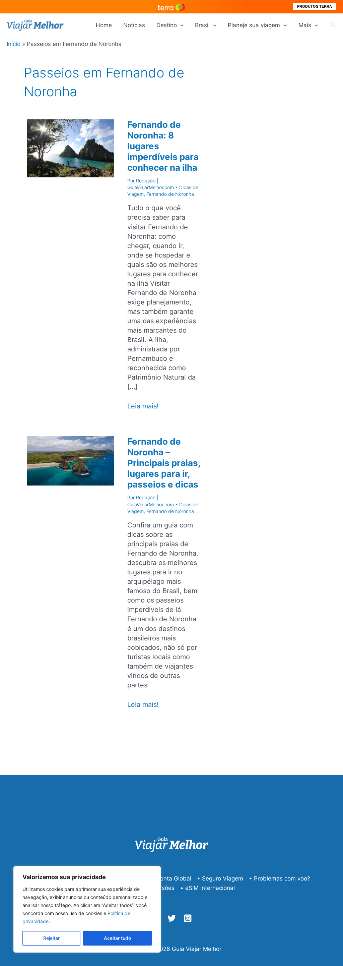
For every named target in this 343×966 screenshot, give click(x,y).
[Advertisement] (288, 185)
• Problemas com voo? (279, 878)
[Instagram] (188, 918)
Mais (304, 25)
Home (104, 25)
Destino (166, 25)
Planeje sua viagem (254, 25)
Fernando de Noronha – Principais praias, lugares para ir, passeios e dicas (163, 463)
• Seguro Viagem (220, 878)
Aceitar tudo (117, 938)
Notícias (134, 25)
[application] (180, 25)
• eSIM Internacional (207, 888)
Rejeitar (51, 938)
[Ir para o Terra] (171, 6)
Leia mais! (143, 406)
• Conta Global (171, 878)
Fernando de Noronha (170, 194)
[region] (87, 909)
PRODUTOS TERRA (314, 6)
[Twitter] (171, 918)
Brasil (202, 25)
